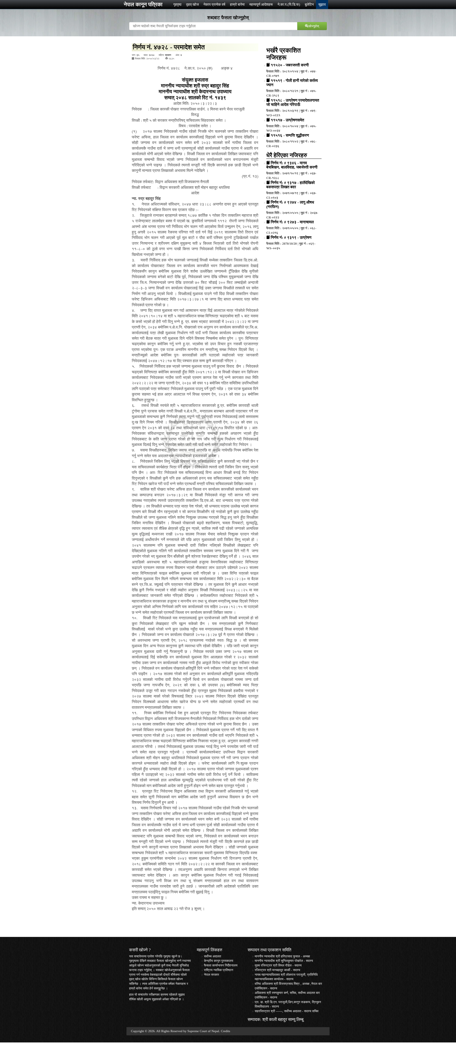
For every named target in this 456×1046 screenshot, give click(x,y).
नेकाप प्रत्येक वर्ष (214, 4)
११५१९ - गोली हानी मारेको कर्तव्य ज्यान (292, 82)
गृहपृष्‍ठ (177, 4)
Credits (225, 1031)
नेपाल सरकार (211, 974)
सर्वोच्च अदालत (212, 956)
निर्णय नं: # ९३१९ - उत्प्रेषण (291, 237)
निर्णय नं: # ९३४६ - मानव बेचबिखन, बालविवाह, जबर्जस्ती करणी (291, 165)
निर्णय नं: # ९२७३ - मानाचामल (292, 222)
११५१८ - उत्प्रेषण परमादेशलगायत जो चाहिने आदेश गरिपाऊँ (292, 102)
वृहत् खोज (192, 4)
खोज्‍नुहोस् (313, 25)
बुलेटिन (309, 4)
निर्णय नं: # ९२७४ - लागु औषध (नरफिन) (290, 204)
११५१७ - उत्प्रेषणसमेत (287, 120)
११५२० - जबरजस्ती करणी (290, 65)
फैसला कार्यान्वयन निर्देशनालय (220, 965)
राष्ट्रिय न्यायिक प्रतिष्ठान (218, 970)
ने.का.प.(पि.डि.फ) (289, 4)
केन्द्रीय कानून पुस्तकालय (218, 961)
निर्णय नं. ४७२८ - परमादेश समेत (169, 47)
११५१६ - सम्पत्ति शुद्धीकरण (290, 135)
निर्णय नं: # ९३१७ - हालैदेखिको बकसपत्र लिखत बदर (290, 184)
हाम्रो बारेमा (237, 4)
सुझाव (322, 4)
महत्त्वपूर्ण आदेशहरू (261, 4)
